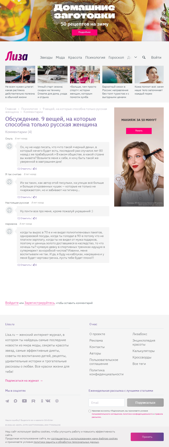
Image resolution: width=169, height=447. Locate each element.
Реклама (96, 340)
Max (15, 401)
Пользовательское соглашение (103, 361)
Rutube (34, 401)
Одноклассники (42, 401)
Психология (95, 57)
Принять (147, 436)
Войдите (12, 302)
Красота (75, 57)
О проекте (97, 334)
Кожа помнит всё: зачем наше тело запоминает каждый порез (150, 90)
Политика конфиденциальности (106, 372)
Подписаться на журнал (22, 380)
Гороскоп (116, 57)
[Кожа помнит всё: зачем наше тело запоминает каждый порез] (150, 74)
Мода (60, 57)
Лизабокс (140, 334)
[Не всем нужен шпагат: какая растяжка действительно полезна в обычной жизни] (20, 74)
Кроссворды (142, 357)
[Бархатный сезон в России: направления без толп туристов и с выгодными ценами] (117, 74)
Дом (130, 57)
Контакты (97, 347)
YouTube (24, 401)
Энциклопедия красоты (144, 342)
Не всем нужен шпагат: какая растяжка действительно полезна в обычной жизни (20, 92)
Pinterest (57, 401)
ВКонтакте (47, 400)
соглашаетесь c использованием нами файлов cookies (84, 438)
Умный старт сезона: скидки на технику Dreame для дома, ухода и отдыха (52, 92)
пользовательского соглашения (107, 414)
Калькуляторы (144, 351)
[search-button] (143, 57)
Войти (156, 57)
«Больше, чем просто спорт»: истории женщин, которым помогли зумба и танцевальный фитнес (83, 92)
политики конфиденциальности (138, 414)
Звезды (46, 57)
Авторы (95, 353)
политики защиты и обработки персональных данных (66, 442)
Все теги (139, 363)
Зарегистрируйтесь (39, 302)
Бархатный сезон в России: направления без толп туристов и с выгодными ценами (115, 92)
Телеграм (7, 401)
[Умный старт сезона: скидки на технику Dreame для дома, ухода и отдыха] (53, 74)
